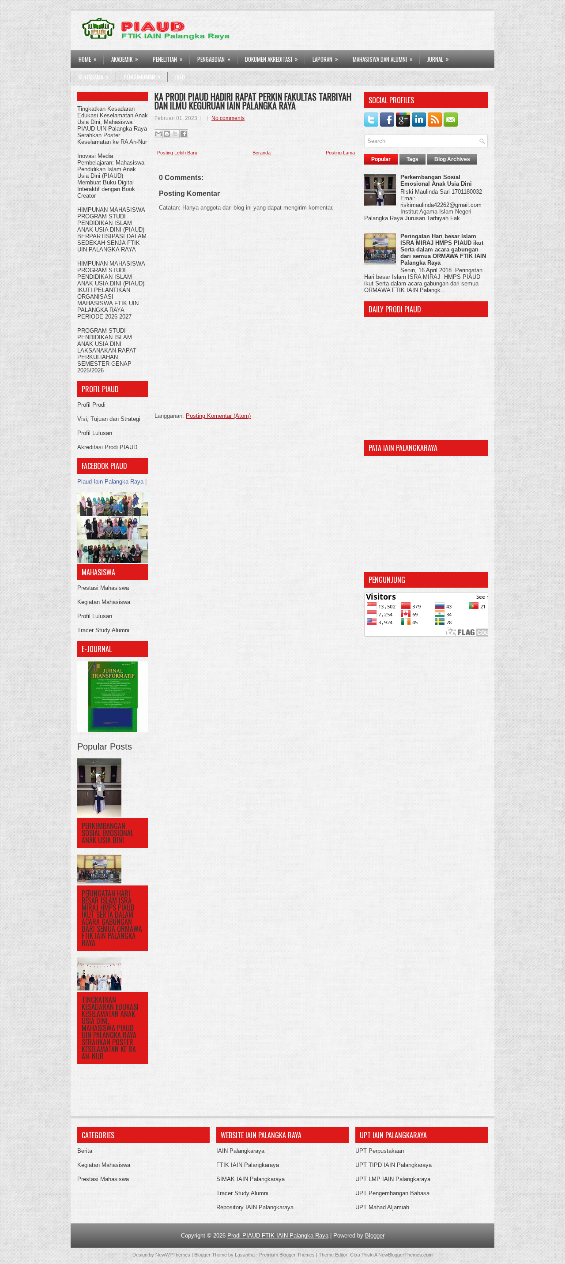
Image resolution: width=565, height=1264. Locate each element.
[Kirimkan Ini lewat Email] (158, 133)
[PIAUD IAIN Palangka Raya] (112, 561)
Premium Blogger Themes (287, 1254)
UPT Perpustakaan (379, 1151)
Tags (412, 159)
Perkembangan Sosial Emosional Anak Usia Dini (107, 833)
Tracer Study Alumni (103, 630)
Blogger (374, 1235)
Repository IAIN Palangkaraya (255, 1207)
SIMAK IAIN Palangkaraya (250, 1179)
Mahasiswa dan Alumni (383, 59)
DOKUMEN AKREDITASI (271, 59)
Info (180, 76)
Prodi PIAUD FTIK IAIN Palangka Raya (277, 1235)
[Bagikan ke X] (175, 133)
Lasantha (245, 1254)
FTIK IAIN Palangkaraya (247, 1165)
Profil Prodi (91, 404)
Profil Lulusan (94, 433)
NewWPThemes (172, 1254)
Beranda (261, 152)
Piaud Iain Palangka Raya (110, 481)
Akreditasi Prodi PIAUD (107, 447)
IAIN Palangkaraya (240, 1151)
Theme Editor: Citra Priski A (348, 1254)
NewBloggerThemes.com (405, 1254)
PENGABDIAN (213, 59)
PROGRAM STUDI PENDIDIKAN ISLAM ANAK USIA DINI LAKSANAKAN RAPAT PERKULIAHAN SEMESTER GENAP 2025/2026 (106, 350)
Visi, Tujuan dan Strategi (108, 419)
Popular (381, 159)
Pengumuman (142, 76)
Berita (84, 1151)
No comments (228, 118)
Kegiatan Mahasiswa (103, 602)
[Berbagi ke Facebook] (183, 133)
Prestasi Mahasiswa (103, 588)
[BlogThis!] (166, 133)
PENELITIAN (168, 59)
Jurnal (438, 59)
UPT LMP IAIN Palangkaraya (392, 1179)
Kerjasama (94, 76)
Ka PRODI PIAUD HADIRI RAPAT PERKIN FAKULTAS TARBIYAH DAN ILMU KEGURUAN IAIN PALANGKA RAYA (252, 101)
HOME (88, 59)
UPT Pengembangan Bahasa (392, 1193)
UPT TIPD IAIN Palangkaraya (393, 1165)
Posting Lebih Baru (177, 152)
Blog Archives (452, 159)
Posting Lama (340, 152)
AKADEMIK (124, 59)
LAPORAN (325, 59)
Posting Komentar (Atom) (218, 416)
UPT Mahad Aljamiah (382, 1207)
